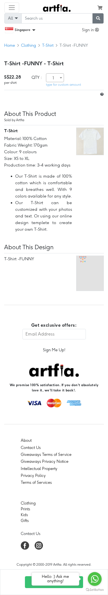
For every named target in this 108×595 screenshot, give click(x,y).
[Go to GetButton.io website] (95, 589)
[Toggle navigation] (11, 7)
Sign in (88, 29)
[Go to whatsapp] (95, 579)
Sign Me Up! (54, 349)
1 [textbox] (53, 78)
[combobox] (55, 77)
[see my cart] (99, 7)
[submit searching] (98, 18)
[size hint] (101, 94)
